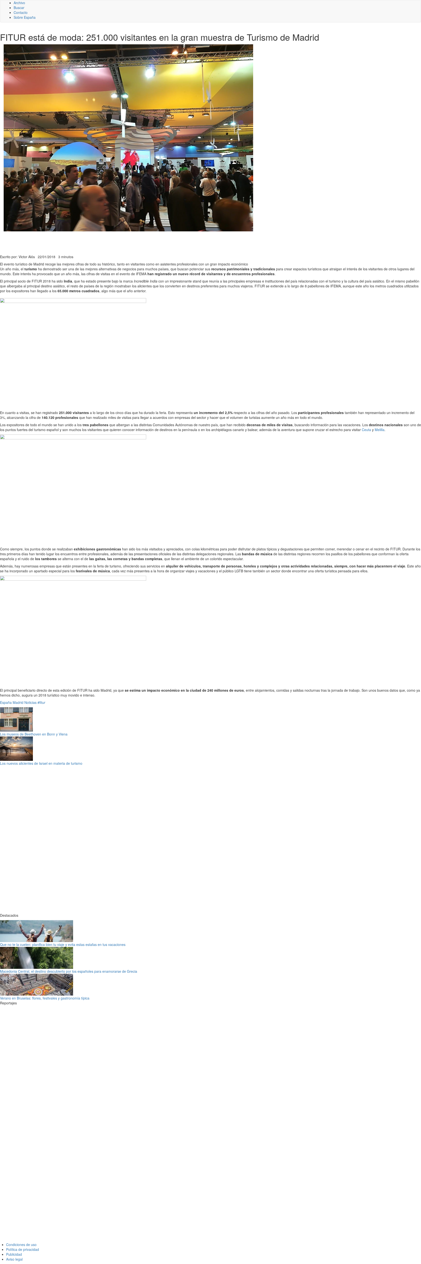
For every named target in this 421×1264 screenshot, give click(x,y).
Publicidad (14, 1254)
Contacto (21, 12)
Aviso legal (14, 1259)
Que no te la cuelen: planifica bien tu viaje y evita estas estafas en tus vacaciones (62, 944)
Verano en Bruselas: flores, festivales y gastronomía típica (44, 998)
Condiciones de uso (21, 1244)
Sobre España (25, 17)
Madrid (18, 702)
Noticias (30, 702)
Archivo (19, 2)
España (6, 702)
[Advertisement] (119, 242)
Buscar (19, 7)
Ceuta (366, 429)
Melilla (379, 429)
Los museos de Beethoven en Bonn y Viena (33, 734)
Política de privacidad (22, 1249)
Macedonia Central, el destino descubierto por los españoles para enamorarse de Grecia (68, 971)
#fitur (41, 702)
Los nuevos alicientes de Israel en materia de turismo (41, 763)
